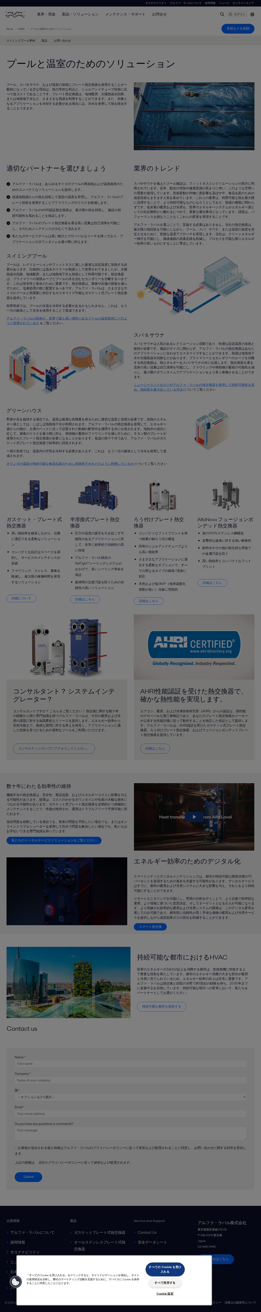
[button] (15, 1281)
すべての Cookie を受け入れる (165, 1269)
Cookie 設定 (165, 1294)
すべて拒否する (165, 1283)
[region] (114, 1280)
